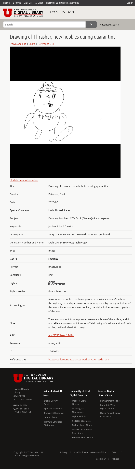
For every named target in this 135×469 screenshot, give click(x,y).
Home (6, 2)
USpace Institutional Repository (82, 431)
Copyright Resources (54, 412)
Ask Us (28, 2)
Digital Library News (82, 425)
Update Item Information (24, 180)
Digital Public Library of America (110, 414)
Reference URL (46, 43)
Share (32, 43)
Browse (17, 2)
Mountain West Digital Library (107, 407)
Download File (18, 43)
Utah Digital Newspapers (78, 410)
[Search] (91, 24)
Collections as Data (81, 420)
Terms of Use (50, 417)
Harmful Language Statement (62, 2)
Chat (40, 2)
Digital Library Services (51, 402)
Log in (130, 2)
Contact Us (21, 405)
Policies (115, 458)
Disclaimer (100, 458)
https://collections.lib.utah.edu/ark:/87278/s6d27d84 (78, 359)
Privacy (63, 452)
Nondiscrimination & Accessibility (89, 452)
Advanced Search (109, 24)
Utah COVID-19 (62, 12)
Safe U (115, 452)
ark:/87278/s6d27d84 (61, 335)
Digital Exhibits (79, 416)
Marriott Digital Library (79, 402)
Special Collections (53, 408)
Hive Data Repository (82, 437)
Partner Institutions (110, 400)
